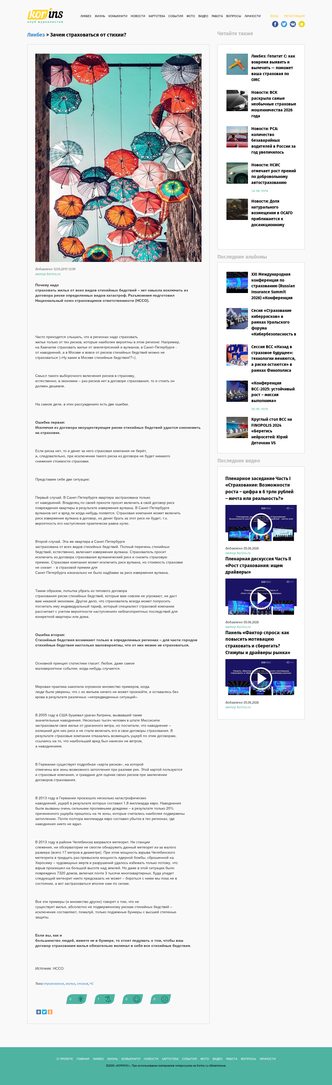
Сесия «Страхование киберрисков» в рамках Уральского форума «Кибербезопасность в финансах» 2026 (273, 326)
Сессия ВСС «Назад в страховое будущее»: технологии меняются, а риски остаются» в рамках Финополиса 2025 (273, 362)
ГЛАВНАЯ (83, 1059)
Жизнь (100, 16)
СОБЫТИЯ (175, 16)
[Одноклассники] (50, 1012)
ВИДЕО (203, 16)
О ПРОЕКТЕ (65, 1059)
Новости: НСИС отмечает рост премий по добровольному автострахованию (273, 174)
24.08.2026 (259, 191)
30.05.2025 (259, 409)
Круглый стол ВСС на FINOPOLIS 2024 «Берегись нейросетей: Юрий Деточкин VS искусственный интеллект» (271, 437)
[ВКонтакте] (38, 1012)
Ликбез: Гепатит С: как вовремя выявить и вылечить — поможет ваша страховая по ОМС (273, 68)
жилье (70, 984)
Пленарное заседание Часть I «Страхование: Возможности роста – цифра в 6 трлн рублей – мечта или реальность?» (259, 488)
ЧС (92, 984)
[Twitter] (44, 1012)
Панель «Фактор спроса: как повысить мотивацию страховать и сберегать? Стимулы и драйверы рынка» (257, 642)
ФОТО (190, 16)
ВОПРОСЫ (233, 16)
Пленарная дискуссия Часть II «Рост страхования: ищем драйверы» (258, 565)
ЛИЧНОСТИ (253, 16)
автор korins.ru (47, 274)
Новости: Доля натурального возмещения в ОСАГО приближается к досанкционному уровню (272, 216)
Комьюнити (117, 16)
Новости (138, 16)
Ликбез (85, 16)
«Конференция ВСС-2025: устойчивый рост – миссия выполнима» (273, 392)
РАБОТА (217, 16)
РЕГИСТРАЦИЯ (294, 16)
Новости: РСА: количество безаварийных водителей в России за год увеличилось (273, 141)
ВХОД (274, 16)
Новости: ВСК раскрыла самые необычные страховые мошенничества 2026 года (273, 104)
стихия (82, 984)
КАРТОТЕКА (157, 16)
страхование (53, 984)
